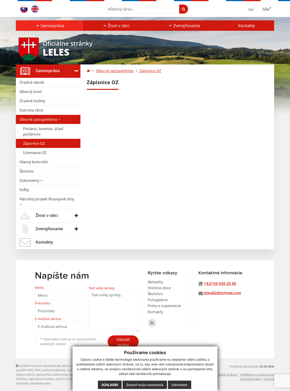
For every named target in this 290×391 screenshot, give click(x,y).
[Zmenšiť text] (253, 9)
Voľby (24, 189)
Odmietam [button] (180, 385)
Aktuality (155, 282)
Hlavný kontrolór (33, 161)
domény (21, 379)
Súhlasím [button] (110, 385)
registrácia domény (41, 379)
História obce (159, 288)
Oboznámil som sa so (68, 341)
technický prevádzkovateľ (33, 383)
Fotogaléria (158, 300)
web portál (43, 374)
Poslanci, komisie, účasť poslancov (43, 131)
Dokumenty (29, 180)
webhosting (60, 374)
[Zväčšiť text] (266, 8)
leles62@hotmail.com (222, 293)
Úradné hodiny (32, 100)
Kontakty (246, 25)
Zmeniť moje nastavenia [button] (144, 385)
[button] (49, 25)
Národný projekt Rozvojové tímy (46, 199)
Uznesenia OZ (34, 152)
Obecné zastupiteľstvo (38, 119)
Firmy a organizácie (164, 306)
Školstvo (26, 171)
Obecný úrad (30, 91)
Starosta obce (31, 110)
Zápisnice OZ (34, 143)
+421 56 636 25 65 (220, 284)
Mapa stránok (25, 374)
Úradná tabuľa (31, 82)
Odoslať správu (123, 342)
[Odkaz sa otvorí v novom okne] (152, 323)
